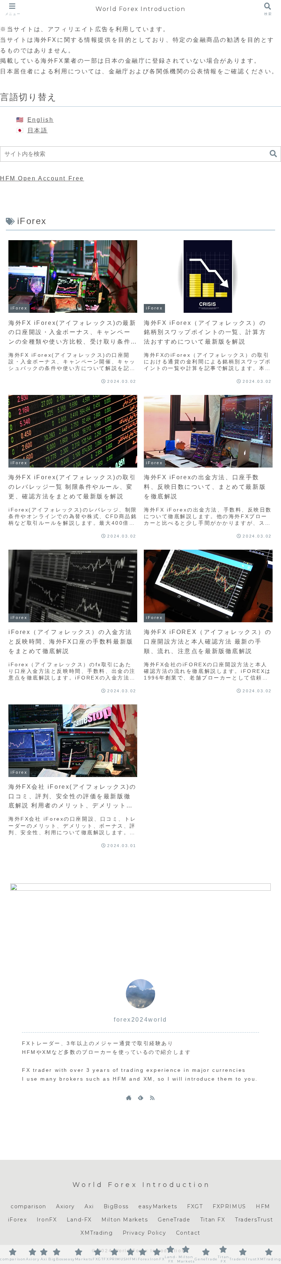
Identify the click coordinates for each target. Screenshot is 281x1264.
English (40, 120)
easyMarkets (157, 1206)
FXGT (195, 1206)
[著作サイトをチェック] (129, 1097)
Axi (89, 1206)
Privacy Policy (144, 1233)
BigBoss (116, 1206)
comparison (28, 1206)
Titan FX (212, 1219)
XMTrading (96, 1233)
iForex (17, 1219)
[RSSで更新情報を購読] (152, 1097)
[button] (273, 154)
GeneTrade (174, 1219)
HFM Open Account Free (42, 178)
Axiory (65, 1206)
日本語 (37, 130)
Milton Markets (124, 1219)
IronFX (47, 1219)
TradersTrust (254, 1219)
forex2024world (140, 1019)
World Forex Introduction (140, 9)
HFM (263, 1206)
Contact (188, 1233)
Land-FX (79, 1219)
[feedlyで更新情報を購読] (140, 1097)
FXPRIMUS (229, 1206)
